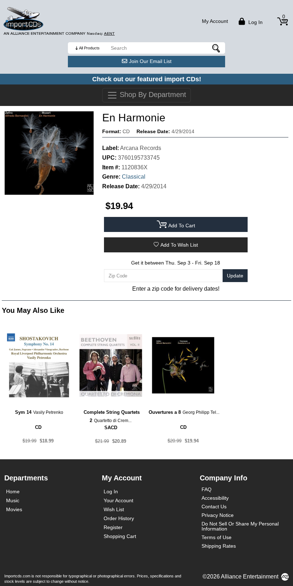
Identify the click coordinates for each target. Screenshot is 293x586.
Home (13, 491)
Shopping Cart (120, 536)
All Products (89, 48)
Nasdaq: (101, 33)
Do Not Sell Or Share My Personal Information (240, 526)
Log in (255, 22)
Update (235, 276)
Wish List (114, 509)
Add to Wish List (179, 245)
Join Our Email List (150, 61)
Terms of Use (217, 537)
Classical (133, 177)
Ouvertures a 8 (165, 412)
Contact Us (214, 506)
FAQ (207, 489)
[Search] (216, 48)
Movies (14, 509)
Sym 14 (23, 412)
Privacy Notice (218, 515)
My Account (215, 21)
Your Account (118, 500)
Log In (111, 491)
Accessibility (215, 498)
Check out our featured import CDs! (146, 79)
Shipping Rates (219, 546)
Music (12, 500)
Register (113, 527)
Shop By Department (152, 94)
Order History (119, 518)
